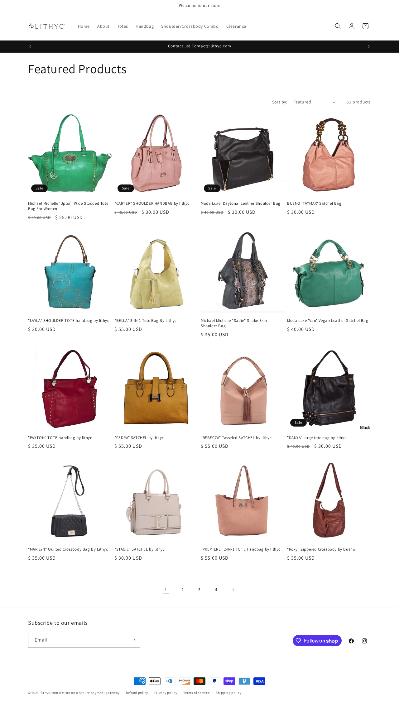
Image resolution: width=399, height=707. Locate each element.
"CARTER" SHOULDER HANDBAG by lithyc (152, 203)
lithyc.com (49, 692)
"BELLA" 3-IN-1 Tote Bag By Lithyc (145, 320)
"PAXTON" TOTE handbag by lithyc (60, 437)
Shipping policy (229, 692)
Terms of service (196, 692)
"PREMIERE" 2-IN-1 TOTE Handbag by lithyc (241, 549)
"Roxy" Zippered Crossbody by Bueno (321, 549)
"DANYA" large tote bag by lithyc (316, 437)
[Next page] (233, 589)
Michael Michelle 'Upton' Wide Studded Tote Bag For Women (68, 206)
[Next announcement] (369, 46)
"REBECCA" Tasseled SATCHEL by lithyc (236, 437)
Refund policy (137, 692)
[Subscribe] (133, 640)
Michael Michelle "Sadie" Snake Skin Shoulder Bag (234, 323)
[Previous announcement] (30, 46)
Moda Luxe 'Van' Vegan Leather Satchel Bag (327, 320)
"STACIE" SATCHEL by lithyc (139, 549)
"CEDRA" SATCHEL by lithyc (139, 437)
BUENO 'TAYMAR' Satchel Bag (314, 203)
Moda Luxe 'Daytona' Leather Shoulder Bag (241, 203)
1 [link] (166, 589)
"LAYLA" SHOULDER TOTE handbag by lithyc (68, 320)
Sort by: (279, 102)
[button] (338, 26)
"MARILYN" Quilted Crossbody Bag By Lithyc (68, 549)
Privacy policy (165, 692)
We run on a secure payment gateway (89, 692)
